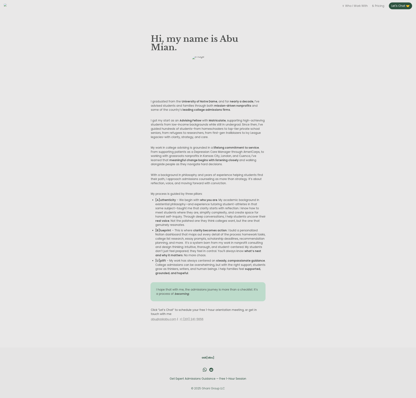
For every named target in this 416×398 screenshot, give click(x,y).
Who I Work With (356, 6)
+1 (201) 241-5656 (191, 319)
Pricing (379, 6)
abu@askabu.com (163, 319)
